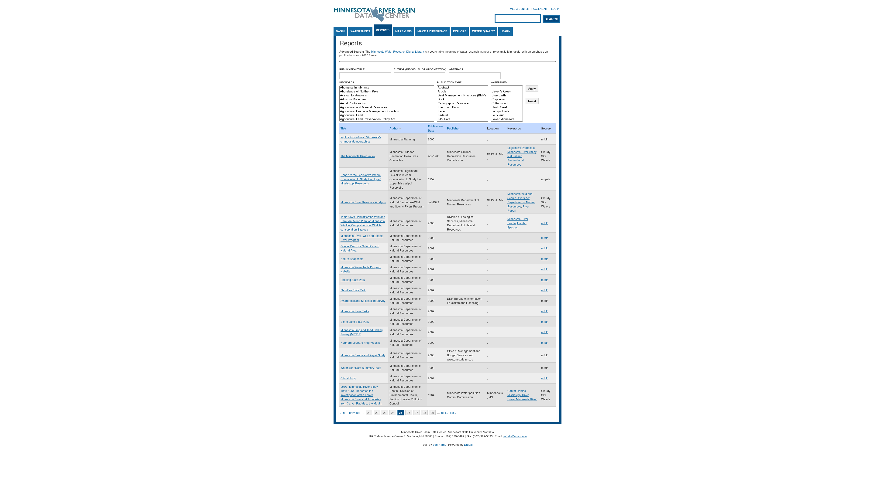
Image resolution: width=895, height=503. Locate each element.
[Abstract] (462, 88)
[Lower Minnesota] (507, 119)
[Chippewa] (507, 100)
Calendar (540, 8)
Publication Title (352, 69)
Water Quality (483, 31)
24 (392, 413)
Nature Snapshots (352, 259)
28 (424, 413)
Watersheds (360, 31)
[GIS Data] (462, 119)
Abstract (456, 69)
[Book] (462, 100)
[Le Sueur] (507, 115)
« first (342, 413)
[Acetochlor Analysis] (387, 96)
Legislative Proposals (521, 148)
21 (369, 413)
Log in (555, 8)
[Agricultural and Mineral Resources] (387, 107)
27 (416, 413)
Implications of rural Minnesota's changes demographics (361, 139)
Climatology (348, 378)
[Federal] (462, 115)
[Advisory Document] (387, 100)
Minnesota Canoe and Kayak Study (363, 355)
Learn (505, 31)
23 (384, 413)
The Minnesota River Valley (358, 156)
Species (512, 227)
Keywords (346, 82)
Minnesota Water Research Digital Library (397, 51)
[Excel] (462, 111)
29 (432, 413)
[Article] (462, 92)
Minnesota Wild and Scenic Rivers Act (520, 196)
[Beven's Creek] (507, 92)
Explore (459, 31)
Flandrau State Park (353, 290)
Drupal (468, 444)
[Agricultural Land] (387, 115)
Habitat (521, 223)
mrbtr (544, 223)
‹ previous (354, 413)
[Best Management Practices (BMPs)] (462, 96)
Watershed (499, 82)
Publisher (453, 128)
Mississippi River (518, 395)
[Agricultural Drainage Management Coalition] (387, 111)
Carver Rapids (516, 391)
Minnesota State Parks (355, 311)
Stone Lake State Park (355, 321)
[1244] (507, 88)
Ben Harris (439, 444)
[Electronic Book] (462, 107)
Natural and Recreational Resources (515, 160)
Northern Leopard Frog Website (361, 342)
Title (343, 128)
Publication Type (449, 82)
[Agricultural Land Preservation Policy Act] (387, 119)
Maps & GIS (403, 31)
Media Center (519, 8)
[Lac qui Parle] (507, 111)
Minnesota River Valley (521, 152)
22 (377, 413)
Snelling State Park (353, 280)
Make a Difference (432, 31)
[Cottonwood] (507, 103)
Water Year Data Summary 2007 (361, 368)
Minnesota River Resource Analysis (363, 202)
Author (394, 128)
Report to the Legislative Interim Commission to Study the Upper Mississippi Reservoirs (361, 179)
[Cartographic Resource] (462, 103)
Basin (340, 31)
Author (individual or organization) (420, 69)
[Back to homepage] (374, 21)
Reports (382, 30)
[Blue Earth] (507, 96)
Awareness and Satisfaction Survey (363, 300)
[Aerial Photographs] (387, 103)
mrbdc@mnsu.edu (515, 436)
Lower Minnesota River (522, 399)
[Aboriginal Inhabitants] (387, 88)
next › (444, 413)
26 (408, 413)
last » (453, 413)
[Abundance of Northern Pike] (387, 92)
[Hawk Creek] (507, 107)
